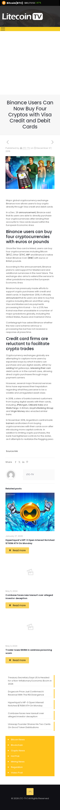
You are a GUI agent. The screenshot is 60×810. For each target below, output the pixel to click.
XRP (28, 254)
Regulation (17, 767)
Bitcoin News (18, 739)
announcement (27, 212)
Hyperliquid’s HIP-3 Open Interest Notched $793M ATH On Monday (30, 541)
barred (10, 423)
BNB (30, 257)
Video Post (17, 772)
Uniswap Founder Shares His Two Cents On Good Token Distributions (29, 726)
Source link (12, 451)
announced (12, 297)
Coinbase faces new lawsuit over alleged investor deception (26, 715)
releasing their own (40, 368)
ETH (22, 254)
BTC (9, 254)
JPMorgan (21, 404)
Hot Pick (15, 756)
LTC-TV (26, 148)
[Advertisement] (30, 63)
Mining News (17, 761)
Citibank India (35, 404)
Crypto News (18, 750)
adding (10, 368)
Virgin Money (18, 411)
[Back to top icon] (30, 791)
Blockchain (17, 745)
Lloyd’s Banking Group (41, 408)
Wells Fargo (12, 408)
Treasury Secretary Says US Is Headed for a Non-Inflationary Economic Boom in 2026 (30, 680)
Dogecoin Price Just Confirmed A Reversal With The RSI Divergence (26, 693)
